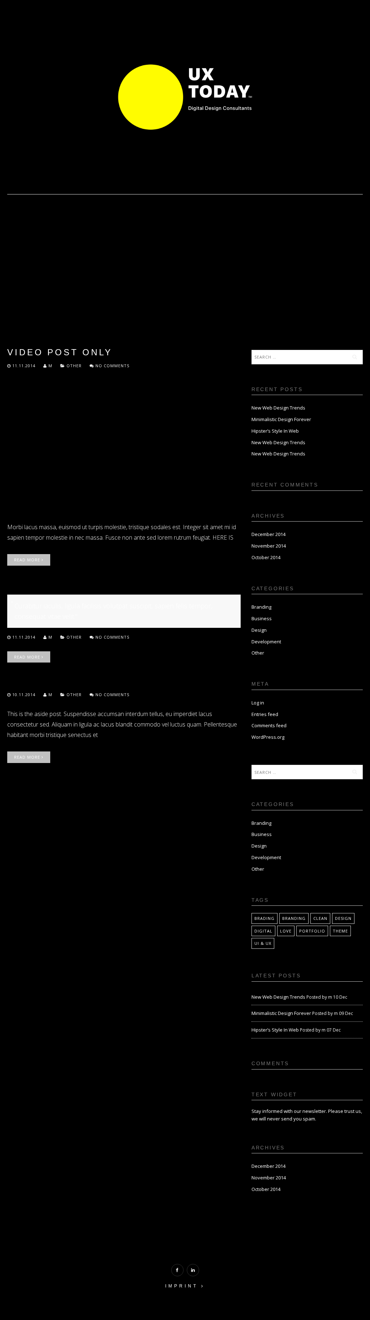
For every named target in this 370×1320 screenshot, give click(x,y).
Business (261, 618)
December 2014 (268, 534)
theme (340, 931)
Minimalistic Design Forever (281, 419)
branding (294, 918)
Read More (28, 559)
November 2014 (268, 546)
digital (263, 931)
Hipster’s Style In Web (275, 431)
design (343, 918)
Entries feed (264, 714)
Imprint (183, 1286)
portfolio (312, 931)
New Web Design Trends (278, 407)
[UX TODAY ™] (185, 96)
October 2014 (265, 557)
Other (74, 365)
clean (320, 918)
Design (259, 630)
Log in (257, 702)
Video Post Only (59, 352)
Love (286, 931)
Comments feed (269, 725)
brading (264, 918)
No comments (111, 365)
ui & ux (262, 943)
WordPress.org (267, 737)
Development (266, 641)
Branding (261, 607)
